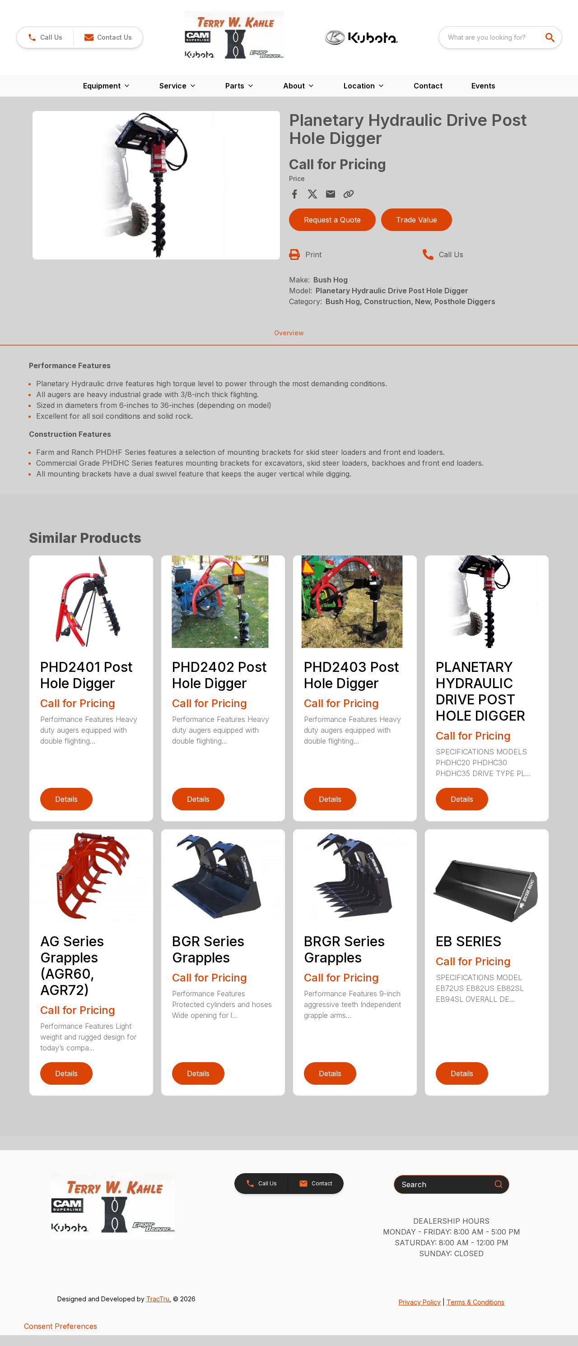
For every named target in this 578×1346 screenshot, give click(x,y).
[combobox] (500, 37)
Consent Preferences (60, 1326)
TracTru (157, 1299)
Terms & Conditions (475, 1302)
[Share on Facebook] (294, 194)
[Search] (498, 1184)
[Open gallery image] (156, 185)
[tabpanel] (156, 186)
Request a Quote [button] (332, 219)
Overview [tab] (289, 333)
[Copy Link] (348, 194)
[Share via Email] (330, 194)
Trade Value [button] (416, 219)
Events (483, 85)
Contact (428, 85)
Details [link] (66, 799)
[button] (45, 37)
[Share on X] (312, 194)
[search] (551, 37)
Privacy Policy (420, 1302)
